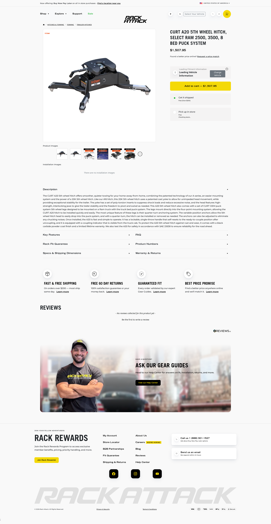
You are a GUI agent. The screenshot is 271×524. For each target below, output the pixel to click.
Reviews (140, 456)
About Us (141, 436)
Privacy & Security (103, 509)
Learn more (62, 291)
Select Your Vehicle (194, 14)
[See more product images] (140, 154)
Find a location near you (109, 3)
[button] (135, 319)
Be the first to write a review (135, 319)
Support (77, 14)
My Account (110, 436)
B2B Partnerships (113, 449)
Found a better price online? (194, 56)
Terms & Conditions (150, 509)
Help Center (143, 462)
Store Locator (111, 442)
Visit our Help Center (148, 383)
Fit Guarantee (111, 456)
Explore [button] (60, 14)
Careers (140, 442)
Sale (90, 14)
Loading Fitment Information (193, 69)
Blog (138, 449)
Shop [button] (43, 14)
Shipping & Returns (114, 462)
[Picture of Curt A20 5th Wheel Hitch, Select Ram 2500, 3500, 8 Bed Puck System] (99, 85)
